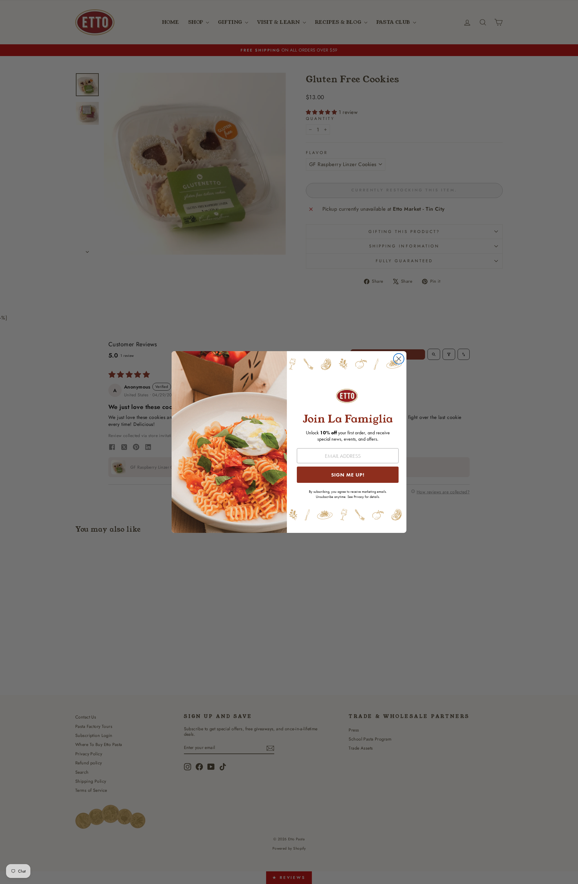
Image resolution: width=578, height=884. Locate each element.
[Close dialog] (398, 359)
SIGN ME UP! (348, 474)
